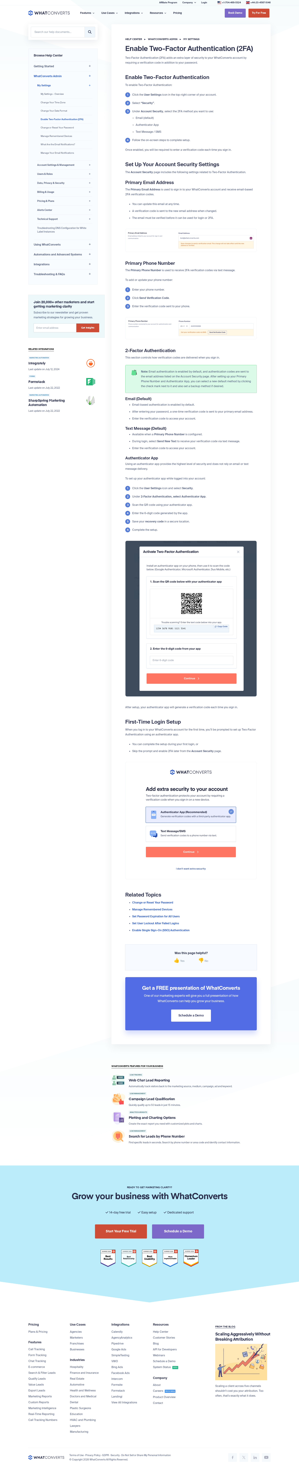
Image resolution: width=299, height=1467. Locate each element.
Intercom (117, 1379)
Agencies (76, 1332)
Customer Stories (164, 1337)
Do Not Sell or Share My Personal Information (146, 1455)
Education (76, 1414)
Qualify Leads (37, 1379)
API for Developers (165, 1349)
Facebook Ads (120, 1373)
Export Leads (36, 1390)
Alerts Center (44, 210)
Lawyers (75, 1426)
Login (204, 2)
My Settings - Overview (52, 94)
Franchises (77, 1343)
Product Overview (164, 1397)
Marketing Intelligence (42, 1408)
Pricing (177, 13)
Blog (156, 1343)
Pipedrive (117, 1343)
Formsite (117, 1385)
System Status (165, 1367)
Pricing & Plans (45, 201)
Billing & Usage (45, 192)
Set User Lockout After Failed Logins (155, 923)
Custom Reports (38, 1402)
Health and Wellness (83, 1390)
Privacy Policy (93, 1455)
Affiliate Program (168, 2)
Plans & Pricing (37, 1332)
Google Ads (118, 1349)
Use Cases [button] (108, 13)
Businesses (77, 1349)
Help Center (133, 39)
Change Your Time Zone (53, 102)
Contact (158, 1403)
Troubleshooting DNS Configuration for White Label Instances (61, 229)
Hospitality (76, 1367)
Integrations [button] (132, 13)
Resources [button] (157, 13)
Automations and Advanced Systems (58, 254)
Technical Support (47, 219)
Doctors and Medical (83, 1396)
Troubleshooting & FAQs (49, 274)
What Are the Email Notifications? (58, 144)
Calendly (117, 1332)
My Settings (44, 85)
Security (115, 1455)
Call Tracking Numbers (42, 1420)
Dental (74, 1402)
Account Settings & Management (55, 165)
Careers (164, 1391)
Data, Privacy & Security (51, 183)
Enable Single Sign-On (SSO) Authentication (161, 930)
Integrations (41, 264)
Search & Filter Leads (42, 1373)
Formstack (118, 1390)
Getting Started (44, 66)
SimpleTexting (120, 1355)
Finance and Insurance (84, 1373)
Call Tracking (36, 1349)
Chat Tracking (37, 1361)
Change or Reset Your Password (57, 127)
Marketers (76, 1337)
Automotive (77, 1384)
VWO (114, 1361)
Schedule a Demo (164, 1361)
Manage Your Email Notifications (57, 152)
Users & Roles (45, 174)
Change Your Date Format (54, 110)
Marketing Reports (40, 1396)
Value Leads (36, 1384)
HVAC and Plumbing (83, 1420)
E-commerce (36, 1367)
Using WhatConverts (47, 244)
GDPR (105, 1455)
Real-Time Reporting (41, 1414)
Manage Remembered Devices (56, 136)
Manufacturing (79, 1432)
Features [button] (86, 13)
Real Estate (77, 1379)
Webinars (159, 1355)
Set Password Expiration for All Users (156, 916)
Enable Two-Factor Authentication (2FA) (62, 119)
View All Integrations (124, 1402)
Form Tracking (37, 1355)
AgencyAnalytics (121, 1337)
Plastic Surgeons (80, 1408)
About (157, 1385)
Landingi (116, 1396)
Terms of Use (76, 1455)
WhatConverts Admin (48, 76)
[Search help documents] (90, 32)
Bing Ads (117, 1367)
